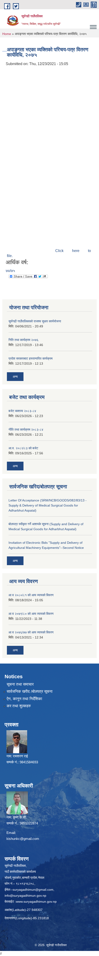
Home (6, 34)
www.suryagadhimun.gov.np (36, 901)
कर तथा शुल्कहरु (19, 706)
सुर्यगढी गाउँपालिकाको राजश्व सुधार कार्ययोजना (35, 321)
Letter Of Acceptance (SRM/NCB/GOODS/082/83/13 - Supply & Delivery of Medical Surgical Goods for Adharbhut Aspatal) (48, 505)
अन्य (15, 376)
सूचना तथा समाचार (20, 684)
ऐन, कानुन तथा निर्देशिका (24, 699)
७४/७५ (10, 271)
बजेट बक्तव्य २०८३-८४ (22, 411)
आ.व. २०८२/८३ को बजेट (23, 448)
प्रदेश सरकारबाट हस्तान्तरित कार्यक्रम (30, 358)
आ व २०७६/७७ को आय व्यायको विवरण (31, 632)
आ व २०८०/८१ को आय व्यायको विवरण (31, 595)
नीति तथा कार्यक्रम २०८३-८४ (26, 429)
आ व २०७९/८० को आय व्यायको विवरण (31, 613)
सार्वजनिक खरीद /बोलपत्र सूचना (29, 691)
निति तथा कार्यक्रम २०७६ (23, 340)
